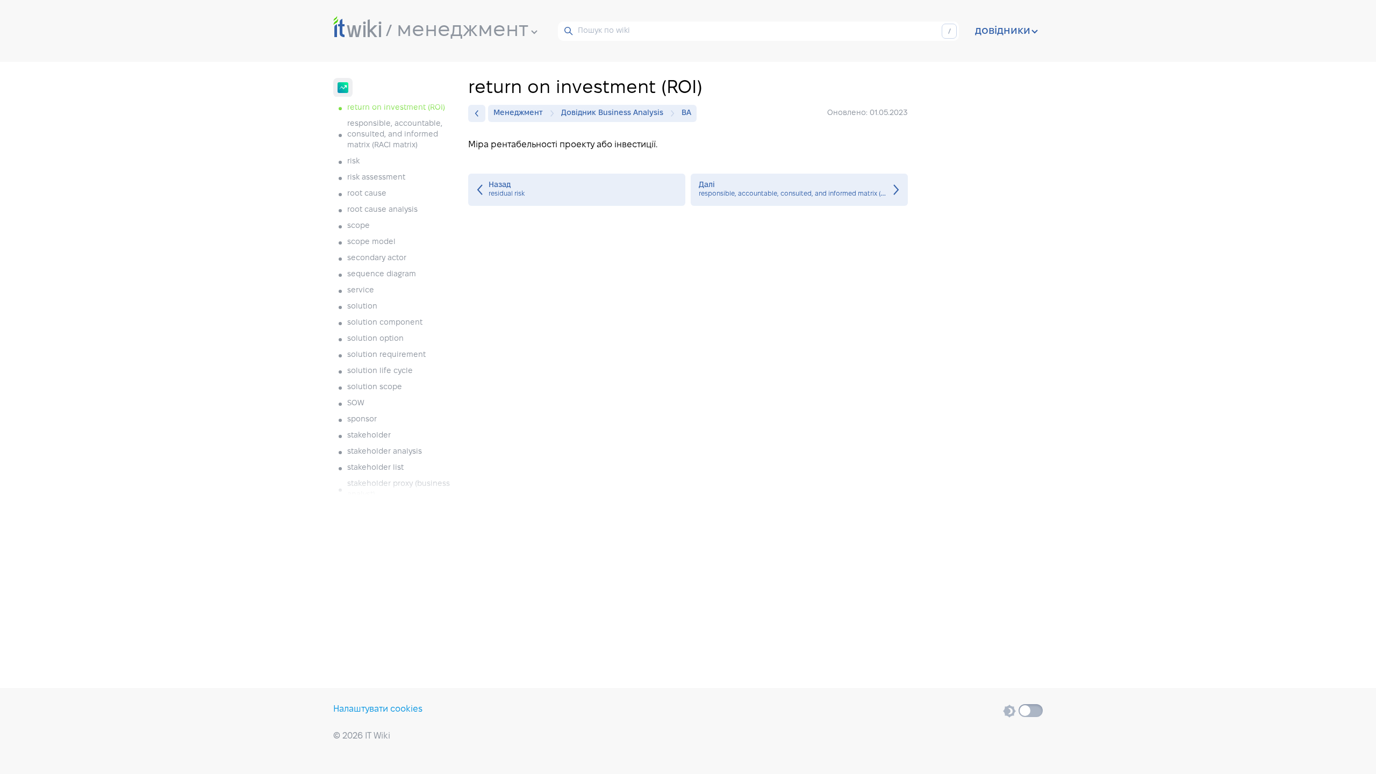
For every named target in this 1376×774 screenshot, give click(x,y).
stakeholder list (375, 467)
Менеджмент (518, 113)
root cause (366, 193)
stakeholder (369, 435)
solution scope (374, 387)
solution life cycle (380, 371)
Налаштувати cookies (377, 709)
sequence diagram (381, 274)
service (360, 290)
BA (686, 113)
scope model (371, 242)
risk (353, 161)
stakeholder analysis (384, 451)
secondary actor (376, 258)
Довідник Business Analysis (612, 113)
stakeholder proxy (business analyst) (398, 489)
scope (358, 226)
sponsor (362, 419)
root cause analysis (382, 209)
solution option (375, 338)
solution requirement (386, 355)
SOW (355, 403)
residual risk (576, 190)
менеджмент (462, 30)
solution (362, 306)
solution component (384, 322)
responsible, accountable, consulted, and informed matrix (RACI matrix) (394, 134)
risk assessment (376, 177)
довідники (1002, 31)
